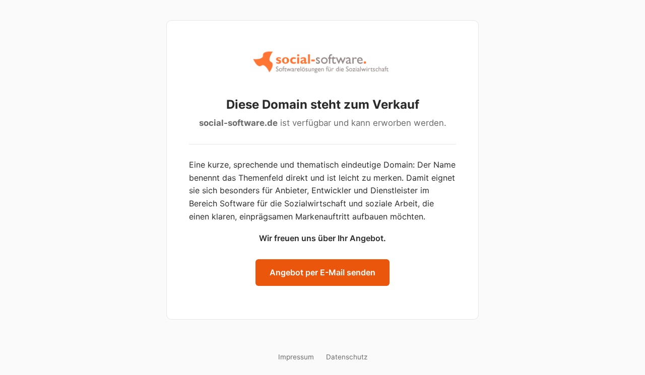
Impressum (296, 357)
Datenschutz (346, 357)
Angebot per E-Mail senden (322, 272)
